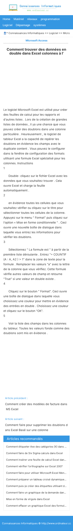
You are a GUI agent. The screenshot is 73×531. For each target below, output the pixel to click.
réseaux (32, 19)
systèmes (39, 25)
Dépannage (23, 25)
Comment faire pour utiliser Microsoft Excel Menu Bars (39, 472)
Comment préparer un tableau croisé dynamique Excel (39, 479)
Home (6, 19)
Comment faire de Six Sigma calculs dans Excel (34, 453)
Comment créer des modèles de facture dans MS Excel (36, 406)
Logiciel (7, 25)
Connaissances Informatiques (26, 33)
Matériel (19, 19)
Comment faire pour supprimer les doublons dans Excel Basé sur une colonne (36, 427)
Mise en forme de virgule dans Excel (28, 499)
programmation (50, 19)
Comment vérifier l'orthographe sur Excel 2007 (34, 466)
